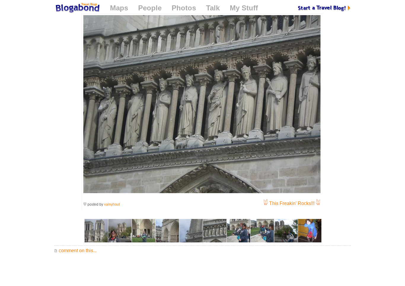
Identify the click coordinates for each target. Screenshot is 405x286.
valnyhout (112, 204)
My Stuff (244, 8)
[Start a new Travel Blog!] (324, 7)
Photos (184, 8)
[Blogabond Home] (77, 8)
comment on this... (77, 250)
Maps (119, 8)
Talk (213, 8)
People (150, 8)
